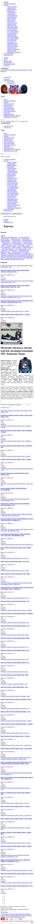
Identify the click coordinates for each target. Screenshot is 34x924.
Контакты (6, 65)
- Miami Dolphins (16, 247)
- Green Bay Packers (15, 243)
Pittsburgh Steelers (12, 44)
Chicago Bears (11, 14)
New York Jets (11, 42)
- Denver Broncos (26, 241)
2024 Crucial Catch (9, 108)
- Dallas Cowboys (16, 241)
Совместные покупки (7, 917)
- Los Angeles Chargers (22, 246)
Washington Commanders (14, 52)
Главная (6, 219)
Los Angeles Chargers (13, 31)
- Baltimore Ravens (14, 238)
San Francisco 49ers (12, 46)
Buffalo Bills (10, 11)
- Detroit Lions (5, 243)
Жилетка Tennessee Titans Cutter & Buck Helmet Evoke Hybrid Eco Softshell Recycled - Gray (17, 301)
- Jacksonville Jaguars (18, 244)
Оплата (6, 914)
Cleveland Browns (12, 17)
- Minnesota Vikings (27, 247)
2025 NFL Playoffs (9, 53)
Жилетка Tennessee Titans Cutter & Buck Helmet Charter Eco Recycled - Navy (15, 271)
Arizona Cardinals (12, 6)
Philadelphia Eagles (12, 43)
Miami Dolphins (11, 34)
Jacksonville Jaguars (12, 27)
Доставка (11, 914)
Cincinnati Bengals (12, 15)
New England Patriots (13, 37)
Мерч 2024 (7, 112)
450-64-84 (5, 123)
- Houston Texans (27, 243)
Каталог (6, 5)
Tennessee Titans (11, 50)
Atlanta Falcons (11, 8)
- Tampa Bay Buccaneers (13, 253)
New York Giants (11, 40)
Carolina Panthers (12, 12)
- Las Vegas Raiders (10, 246)
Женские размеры (11, 915)
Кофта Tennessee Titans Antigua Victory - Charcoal (15, 314)
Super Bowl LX (8, 55)
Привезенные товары (19, 917)
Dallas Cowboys (11, 18)
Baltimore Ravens (12, 9)
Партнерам (29, 915)
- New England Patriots (7, 249)
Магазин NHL (8, 61)
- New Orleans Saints (20, 249)
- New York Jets (12, 250)
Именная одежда (20, 915)
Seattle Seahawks (11, 47)
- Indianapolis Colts (6, 244)
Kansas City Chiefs (12, 28)
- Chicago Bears (15, 240)
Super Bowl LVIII (9, 114)
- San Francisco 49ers (17, 252)
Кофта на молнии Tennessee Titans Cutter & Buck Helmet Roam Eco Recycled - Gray (15, 286)
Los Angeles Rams (12, 33)
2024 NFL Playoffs (9, 109)
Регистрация (10, 83)
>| (4, 903)
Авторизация (11, 82)
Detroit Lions (10, 21)
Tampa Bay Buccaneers (13, 49)
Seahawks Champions (10, 3)
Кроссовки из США (9, 64)
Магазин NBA (8, 62)
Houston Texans (11, 24)
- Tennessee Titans (26, 253)
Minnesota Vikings (12, 36)
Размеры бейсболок (19, 914)
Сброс (2, 235)
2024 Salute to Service (10, 111)
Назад (6, 2)
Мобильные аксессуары (10, 117)
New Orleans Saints (12, 39)
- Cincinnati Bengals (26, 240)
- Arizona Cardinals (23, 237)
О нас (5, 59)
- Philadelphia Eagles (23, 250)
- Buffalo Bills (25, 238)
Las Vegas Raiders (12, 30)
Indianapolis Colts (12, 25)
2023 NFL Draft (8, 106)
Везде (5, 99)
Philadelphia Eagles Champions (12, 115)
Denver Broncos (11, 20)
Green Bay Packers (12, 22)
